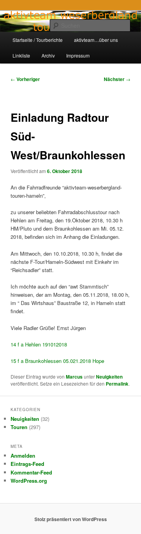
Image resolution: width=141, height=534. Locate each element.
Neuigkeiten (109, 376)
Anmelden (23, 455)
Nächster (117, 79)
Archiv (48, 55)
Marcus (74, 376)
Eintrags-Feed (27, 463)
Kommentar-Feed (31, 472)
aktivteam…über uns (96, 39)
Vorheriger (25, 79)
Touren (19, 427)
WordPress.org (29, 480)
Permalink (117, 383)
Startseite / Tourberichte (38, 39)
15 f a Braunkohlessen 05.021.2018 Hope (57, 360)
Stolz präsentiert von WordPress (70, 519)
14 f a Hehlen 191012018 (39, 344)
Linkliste (21, 55)
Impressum (78, 55)
